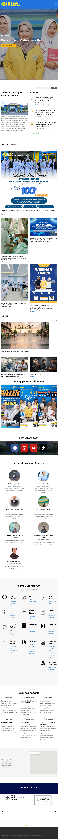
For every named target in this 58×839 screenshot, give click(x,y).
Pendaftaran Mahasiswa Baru (13, 603)
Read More (3, 214)
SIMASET (33, 625)
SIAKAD (13, 610)
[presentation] (3, 811)
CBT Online (51, 597)
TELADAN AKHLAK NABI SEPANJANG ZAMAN (15, 351)
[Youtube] (33, 448)
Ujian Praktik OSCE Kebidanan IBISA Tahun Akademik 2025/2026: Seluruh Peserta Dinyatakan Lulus (13, 305)
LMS (31, 596)
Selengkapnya (35, 133)
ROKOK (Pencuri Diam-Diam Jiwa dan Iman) (43, 374)
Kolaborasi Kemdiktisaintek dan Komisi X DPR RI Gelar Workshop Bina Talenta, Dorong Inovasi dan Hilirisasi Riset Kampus (43, 240)
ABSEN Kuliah (13, 642)
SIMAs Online (13, 626)
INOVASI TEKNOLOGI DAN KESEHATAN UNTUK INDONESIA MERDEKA (13, 375)
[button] (26, 825)
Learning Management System (32, 601)
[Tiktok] (43, 448)
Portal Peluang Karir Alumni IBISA (52, 669)
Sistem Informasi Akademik (12, 615)
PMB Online (13, 597)
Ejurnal (51, 610)
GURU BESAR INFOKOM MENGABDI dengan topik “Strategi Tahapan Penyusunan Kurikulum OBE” (45, 112)
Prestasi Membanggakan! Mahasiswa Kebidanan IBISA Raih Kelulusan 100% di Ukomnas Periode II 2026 (28, 211)
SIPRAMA (33, 641)
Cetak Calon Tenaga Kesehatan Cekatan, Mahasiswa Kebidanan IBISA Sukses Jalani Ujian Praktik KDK (13, 258)
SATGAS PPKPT (52, 642)
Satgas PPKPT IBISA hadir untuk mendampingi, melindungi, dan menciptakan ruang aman (52, 652)
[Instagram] (24, 448)
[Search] (54, 88)
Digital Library (32, 611)
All (56, 149)
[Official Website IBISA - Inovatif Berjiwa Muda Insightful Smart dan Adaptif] (10, 4)
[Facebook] (15, 448)
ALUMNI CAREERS (52, 663)
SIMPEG (52, 625)
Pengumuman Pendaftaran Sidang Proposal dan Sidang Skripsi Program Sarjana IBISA (45, 124)
